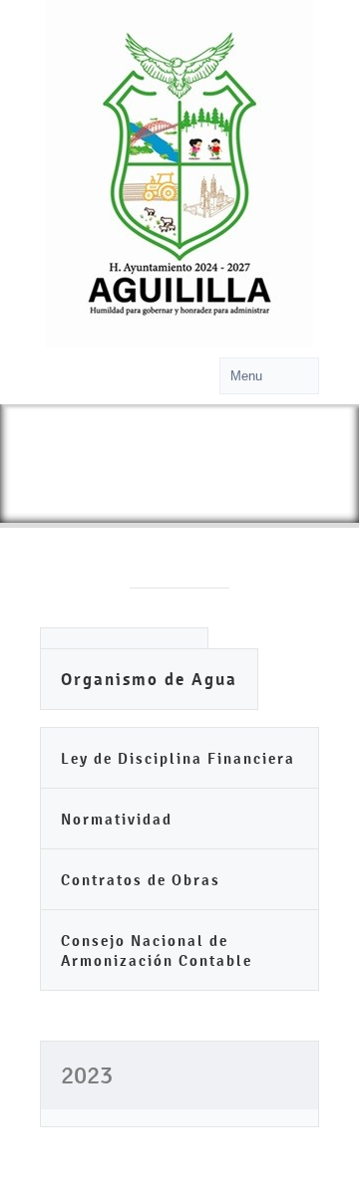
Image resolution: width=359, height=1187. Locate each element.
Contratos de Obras (140, 879)
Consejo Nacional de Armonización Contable (156, 950)
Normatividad (117, 819)
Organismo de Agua (149, 679)
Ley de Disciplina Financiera (178, 758)
